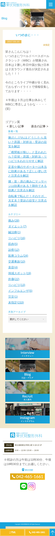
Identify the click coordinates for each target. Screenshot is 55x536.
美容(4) (13, 267)
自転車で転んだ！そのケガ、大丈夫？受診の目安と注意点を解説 (27, 200)
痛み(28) (13, 220)
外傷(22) (13, 279)
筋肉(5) (13, 244)
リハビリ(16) (16, 238)
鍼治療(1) (14, 232)
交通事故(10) (16, 261)
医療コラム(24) (18, 255)
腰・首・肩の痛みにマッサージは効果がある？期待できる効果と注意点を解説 (27, 186)
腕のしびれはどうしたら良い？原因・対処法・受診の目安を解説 (27, 142)
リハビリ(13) (16, 285)
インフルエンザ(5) (20, 290)
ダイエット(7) (17, 226)
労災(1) (13, 296)
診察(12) (13, 249)
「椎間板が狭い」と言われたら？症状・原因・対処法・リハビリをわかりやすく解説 (27, 157)
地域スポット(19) (19, 273)
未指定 (46, 45)
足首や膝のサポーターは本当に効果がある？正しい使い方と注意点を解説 (27, 171)
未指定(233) (16, 302)
